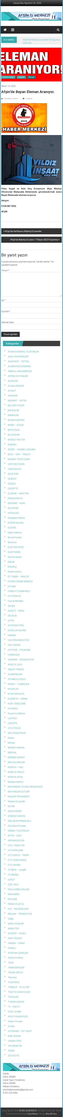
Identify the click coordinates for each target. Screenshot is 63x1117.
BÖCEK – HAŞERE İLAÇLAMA (21, 449)
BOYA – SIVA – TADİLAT (19, 454)
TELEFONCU (14, 982)
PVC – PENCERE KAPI (18, 909)
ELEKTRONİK (14, 552)
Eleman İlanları (8, 77)
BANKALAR (13, 415)
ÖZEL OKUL (13, 884)
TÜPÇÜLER (13, 997)
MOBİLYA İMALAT (16, 772)
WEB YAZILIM (14, 1036)
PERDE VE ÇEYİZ (16, 904)
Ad (3, 300)
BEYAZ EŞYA (14, 430)
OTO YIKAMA (14, 865)
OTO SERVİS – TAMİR (18, 855)
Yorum (5, 270)
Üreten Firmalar (15, 1021)
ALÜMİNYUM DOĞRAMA (19, 366)
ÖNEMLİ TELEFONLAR (18, 831)
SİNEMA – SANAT (16, 943)
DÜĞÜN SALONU (16, 523)
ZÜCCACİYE (13, 1055)
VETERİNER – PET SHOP (20, 1031)
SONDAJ (12, 948)
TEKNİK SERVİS (15, 972)
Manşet (31, 77)
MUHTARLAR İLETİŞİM (18, 791)
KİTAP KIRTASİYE (16, 694)
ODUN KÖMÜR (15, 811)
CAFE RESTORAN (16, 464)
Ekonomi (12, 542)
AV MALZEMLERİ (16, 386)
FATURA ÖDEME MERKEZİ (20, 581)
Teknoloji (12, 977)
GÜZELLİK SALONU (17, 630)
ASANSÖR (13, 381)
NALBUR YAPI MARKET (19, 796)
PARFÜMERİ (13, 894)
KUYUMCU (13, 708)
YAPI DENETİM (15, 1046)
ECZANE (12, 527)
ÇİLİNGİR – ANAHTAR (18, 493)
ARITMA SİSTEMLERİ (18, 376)
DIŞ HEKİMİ (13, 508)
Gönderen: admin (10, 98)
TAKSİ (11, 962)
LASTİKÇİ (12, 718)
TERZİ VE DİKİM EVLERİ (19, 992)
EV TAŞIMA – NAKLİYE (18, 576)
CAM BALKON (14, 469)
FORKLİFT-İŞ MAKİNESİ (19, 591)
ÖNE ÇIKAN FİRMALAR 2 (19, 821)
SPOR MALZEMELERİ (18, 953)
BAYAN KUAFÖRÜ (16, 420)
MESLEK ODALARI (16, 762)
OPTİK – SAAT (15, 835)
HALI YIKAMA (14, 645)
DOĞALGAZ (13, 513)
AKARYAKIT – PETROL (18, 361)
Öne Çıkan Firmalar (17, 826)
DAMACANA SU (15, 498)
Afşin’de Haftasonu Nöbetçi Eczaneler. (23, 231)
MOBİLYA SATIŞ (15, 777)
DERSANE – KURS (16, 503)
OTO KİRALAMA (15, 850)
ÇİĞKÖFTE (13, 488)
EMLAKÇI (12, 567)
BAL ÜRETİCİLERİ (16, 405)
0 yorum (28, 98)
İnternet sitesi (7, 322)
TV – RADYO (14, 1006)
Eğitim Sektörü (15, 532)
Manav (11, 738)
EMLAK (11, 562)
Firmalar (12, 586)
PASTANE (12, 899)
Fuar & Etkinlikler (15, 601)
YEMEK (11, 1050)
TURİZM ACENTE (16, 1002)
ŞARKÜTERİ (13, 928)
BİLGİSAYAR (14, 435)
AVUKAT (12, 391)
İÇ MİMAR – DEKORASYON (21, 659)
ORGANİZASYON (16, 840)
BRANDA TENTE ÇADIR (19, 459)
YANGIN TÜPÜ (14, 1041)
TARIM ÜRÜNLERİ (16, 967)
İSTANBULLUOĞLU (17, 679)
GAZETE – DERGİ (16, 611)
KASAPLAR (13, 689)
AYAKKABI (13, 395)
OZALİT (11, 879)
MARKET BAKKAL (16, 747)
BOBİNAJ (12, 444)
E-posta (5, 311)
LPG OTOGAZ (14, 728)
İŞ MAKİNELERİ (15, 674)
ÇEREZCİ (12, 479)
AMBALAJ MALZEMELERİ (20, 371)
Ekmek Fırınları (15, 537)
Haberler (21, 77)
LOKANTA (12, 723)
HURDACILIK (14, 655)
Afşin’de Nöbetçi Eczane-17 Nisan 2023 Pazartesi (34, 239)
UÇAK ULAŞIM (14, 1011)
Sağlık (11, 918)
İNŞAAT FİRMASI (16, 669)
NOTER (11, 806)
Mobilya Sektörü (15, 782)
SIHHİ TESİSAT (15, 938)
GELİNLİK (12, 615)
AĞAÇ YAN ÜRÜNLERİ (18, 356)
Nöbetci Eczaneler (16, 801)
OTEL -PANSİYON (16, 845)
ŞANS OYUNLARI (16, 923)
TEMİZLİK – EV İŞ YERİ (19, 987)
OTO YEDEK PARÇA (17, 860)
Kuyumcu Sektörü (16, 713)
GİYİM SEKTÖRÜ (16, 625)
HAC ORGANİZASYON (18, 640)
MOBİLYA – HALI (15, 767)
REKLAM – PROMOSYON (20, 914)
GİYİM (11, 620)
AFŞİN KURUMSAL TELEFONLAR (23, 351)
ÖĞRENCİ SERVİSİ (16, 816)
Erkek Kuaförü (14, 571)
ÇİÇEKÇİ (12, 483)
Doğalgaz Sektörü (16, 518)
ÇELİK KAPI (13, 474)
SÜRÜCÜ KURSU (15, 958)
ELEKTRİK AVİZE (16, 547)
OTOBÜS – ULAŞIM (17, 870)
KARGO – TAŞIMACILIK (19, 684)
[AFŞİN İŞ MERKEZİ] (5, 30)
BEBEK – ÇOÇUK (16, 425)
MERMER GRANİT (16, 757)
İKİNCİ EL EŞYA (15, 664)
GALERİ (11, 606)
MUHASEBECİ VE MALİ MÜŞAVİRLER (25, 787)
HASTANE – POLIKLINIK (19, 650)
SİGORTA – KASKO (17, 933)
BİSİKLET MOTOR (16, 439)
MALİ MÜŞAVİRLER (17, 733)
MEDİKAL (12, 752)
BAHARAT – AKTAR (17, 400)
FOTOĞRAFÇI (14, 596)
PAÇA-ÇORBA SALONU (19, 889)
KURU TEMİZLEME (17, 703)
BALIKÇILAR (13, 410)
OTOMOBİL (13, 874)
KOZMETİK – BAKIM (17, 699)
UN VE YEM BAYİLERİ (18, 1016)
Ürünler (11, 1026)
